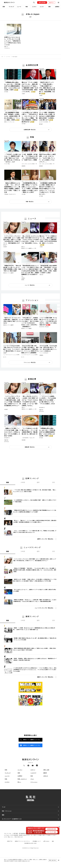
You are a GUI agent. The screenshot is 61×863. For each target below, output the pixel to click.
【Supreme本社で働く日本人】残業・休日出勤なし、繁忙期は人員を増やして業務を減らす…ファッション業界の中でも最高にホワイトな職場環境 (30, 349)
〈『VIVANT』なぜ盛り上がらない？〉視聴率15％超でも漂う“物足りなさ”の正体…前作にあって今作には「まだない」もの (12, 158)
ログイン (51, 2)
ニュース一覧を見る (30, 285)
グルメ (32, 779)
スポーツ (32, 769)
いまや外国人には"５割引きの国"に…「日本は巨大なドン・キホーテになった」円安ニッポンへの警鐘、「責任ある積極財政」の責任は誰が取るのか (30, 117)
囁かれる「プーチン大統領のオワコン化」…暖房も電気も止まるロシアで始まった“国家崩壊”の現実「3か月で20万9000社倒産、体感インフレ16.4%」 (30, 87)
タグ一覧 (8, 56)
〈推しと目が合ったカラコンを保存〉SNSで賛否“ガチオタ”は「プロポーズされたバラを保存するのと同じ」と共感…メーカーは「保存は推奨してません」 (30, 239)
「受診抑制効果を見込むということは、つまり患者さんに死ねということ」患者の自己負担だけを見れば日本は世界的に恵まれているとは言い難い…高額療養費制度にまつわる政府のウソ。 (30, 271)
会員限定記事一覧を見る (30, 129)
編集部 (45, 772)
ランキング (11, 6)
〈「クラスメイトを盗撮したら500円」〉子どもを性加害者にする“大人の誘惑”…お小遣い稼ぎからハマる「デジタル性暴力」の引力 (47, 400)
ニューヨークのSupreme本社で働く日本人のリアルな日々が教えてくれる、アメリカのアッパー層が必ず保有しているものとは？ (12, 349)
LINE (37, 765)
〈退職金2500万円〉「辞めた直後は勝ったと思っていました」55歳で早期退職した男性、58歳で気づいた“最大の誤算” (12, 268)
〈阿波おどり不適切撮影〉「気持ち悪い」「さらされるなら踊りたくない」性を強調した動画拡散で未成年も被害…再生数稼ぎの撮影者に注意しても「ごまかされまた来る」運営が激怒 (34, 570)
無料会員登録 (42, 2)
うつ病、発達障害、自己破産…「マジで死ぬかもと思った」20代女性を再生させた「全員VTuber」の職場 (30, 157)
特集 (27, 6)
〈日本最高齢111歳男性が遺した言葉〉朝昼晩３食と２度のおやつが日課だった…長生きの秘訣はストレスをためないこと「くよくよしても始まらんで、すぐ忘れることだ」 (47, 188)
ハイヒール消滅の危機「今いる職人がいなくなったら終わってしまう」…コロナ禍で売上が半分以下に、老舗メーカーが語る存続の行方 (48, 321)
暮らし (40, 181)
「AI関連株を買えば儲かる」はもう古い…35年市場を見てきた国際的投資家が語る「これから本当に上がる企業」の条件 (12, 86)
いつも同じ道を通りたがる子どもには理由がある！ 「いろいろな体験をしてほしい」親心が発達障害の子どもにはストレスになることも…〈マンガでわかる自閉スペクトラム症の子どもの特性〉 (35, 669)
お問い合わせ (46, 841)
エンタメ (42, 6)
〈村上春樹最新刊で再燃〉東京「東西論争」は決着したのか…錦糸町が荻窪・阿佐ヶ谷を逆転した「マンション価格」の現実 (12, 116)
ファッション (6, 344)
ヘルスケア (6, 35)
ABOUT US (9, 841)
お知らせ (45, 776)
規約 (53, 841)
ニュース (19, 6)
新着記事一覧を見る (30, 447)
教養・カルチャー (8, 80)
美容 (31, 776)
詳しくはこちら (52, 860)
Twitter (24, 765)
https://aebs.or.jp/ (19, 836)
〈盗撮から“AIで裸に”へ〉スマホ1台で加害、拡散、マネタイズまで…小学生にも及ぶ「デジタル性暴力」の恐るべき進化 (12, 432)
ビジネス (34, 6)
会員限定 (57, 6)
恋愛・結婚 (46, 769)
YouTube (33, 765)
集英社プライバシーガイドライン (22, 841)
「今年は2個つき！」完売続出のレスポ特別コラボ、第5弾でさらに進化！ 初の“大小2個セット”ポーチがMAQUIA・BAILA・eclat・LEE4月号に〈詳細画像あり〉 (30, 322)
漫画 (49, 6)
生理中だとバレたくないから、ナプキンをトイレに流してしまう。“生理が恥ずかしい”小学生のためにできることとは (12, 41)
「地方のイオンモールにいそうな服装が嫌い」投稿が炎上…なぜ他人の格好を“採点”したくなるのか (12, 320)
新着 (4, 6)
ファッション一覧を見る (30, 362)
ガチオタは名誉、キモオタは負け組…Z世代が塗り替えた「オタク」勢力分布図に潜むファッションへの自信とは (48, 348)
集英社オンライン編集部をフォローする (31, 739)
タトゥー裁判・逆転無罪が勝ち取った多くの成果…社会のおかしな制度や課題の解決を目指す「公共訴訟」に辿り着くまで (47, 116)
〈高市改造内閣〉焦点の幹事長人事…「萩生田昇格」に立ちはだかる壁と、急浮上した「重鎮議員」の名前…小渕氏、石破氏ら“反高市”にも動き (48, 269)
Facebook (28, 765)
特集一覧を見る (30, 201)
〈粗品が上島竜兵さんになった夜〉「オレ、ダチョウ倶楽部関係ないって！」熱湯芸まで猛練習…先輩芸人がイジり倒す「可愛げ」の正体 (12, 187)
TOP (2, 56)
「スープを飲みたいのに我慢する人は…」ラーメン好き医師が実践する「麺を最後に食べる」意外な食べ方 (29, 431)
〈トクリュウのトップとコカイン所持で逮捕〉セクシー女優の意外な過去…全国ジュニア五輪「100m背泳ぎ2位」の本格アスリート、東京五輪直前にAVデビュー (12, 240)
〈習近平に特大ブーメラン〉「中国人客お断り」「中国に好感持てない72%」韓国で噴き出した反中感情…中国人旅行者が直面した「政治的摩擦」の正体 (47, 88)
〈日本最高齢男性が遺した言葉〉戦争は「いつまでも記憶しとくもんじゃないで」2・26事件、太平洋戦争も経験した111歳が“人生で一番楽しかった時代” (30, 187)
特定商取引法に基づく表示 (30, 843)
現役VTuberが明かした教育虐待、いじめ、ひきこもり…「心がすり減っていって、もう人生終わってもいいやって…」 (47, 158)
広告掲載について (37, 841)
